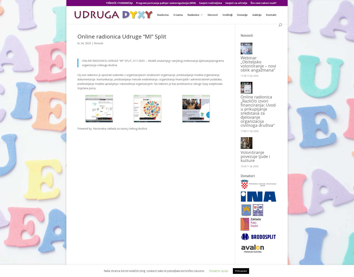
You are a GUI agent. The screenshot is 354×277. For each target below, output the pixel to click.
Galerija (256, 15)
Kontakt (271, 15)
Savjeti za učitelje (236, 3)
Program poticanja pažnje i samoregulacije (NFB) (166, 3)
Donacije (242, 15)
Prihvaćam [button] (241, 271)
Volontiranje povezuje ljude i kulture (255, 156)
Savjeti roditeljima (210, 3)
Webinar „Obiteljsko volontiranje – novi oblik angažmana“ (258, 64)
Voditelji (227, 15)
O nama (178, 15)
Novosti (213, 15)
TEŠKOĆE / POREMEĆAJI (119, 3)
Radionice (193, 15)
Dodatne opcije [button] (218, 271)
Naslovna (163, 15)
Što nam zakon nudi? (264, 3)
